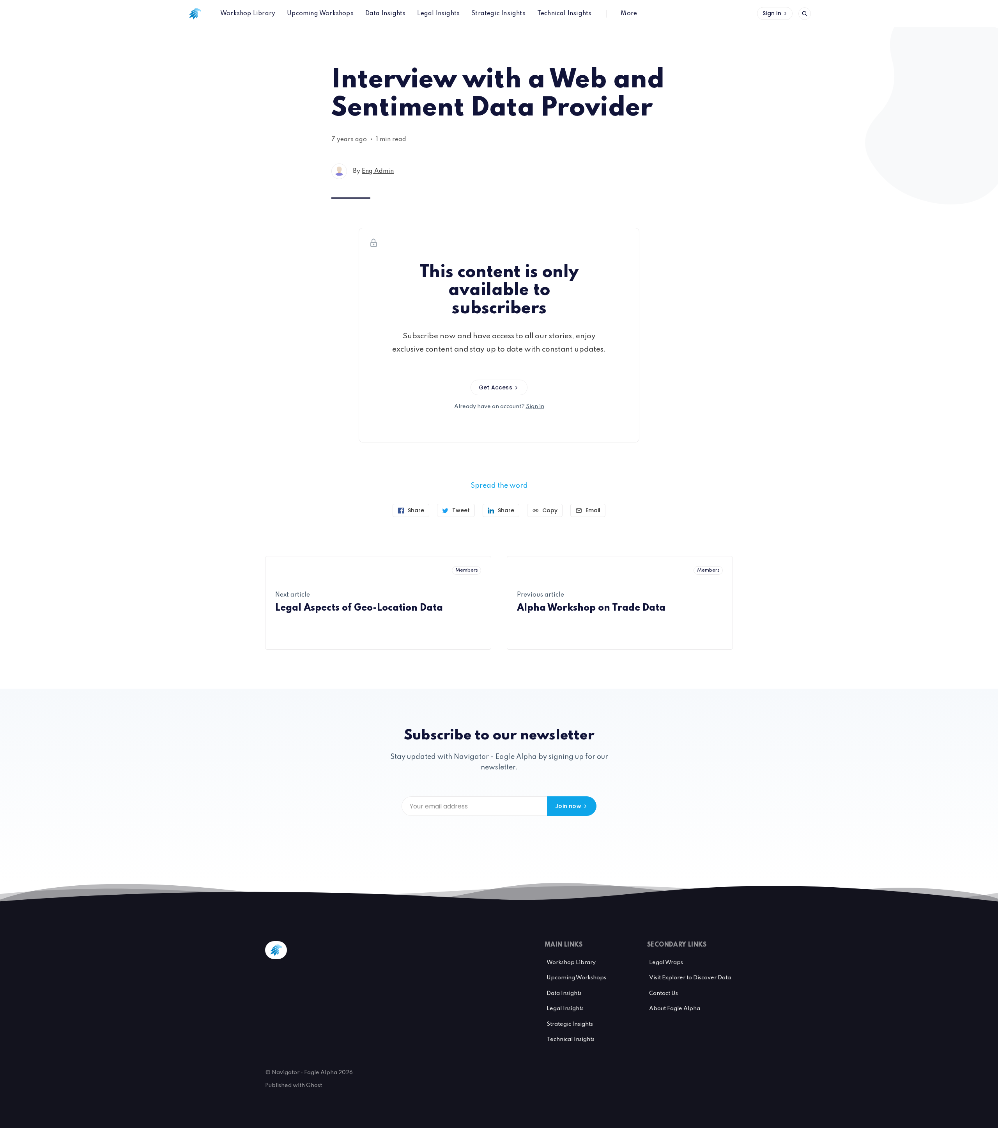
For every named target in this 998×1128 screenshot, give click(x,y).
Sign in (772, 13)
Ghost (314, 1085)
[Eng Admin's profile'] (339, 171)
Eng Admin (378, 171)
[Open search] (804, 13)
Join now (568, 806)
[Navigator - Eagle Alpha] (195, 13)
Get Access (495, 387)
